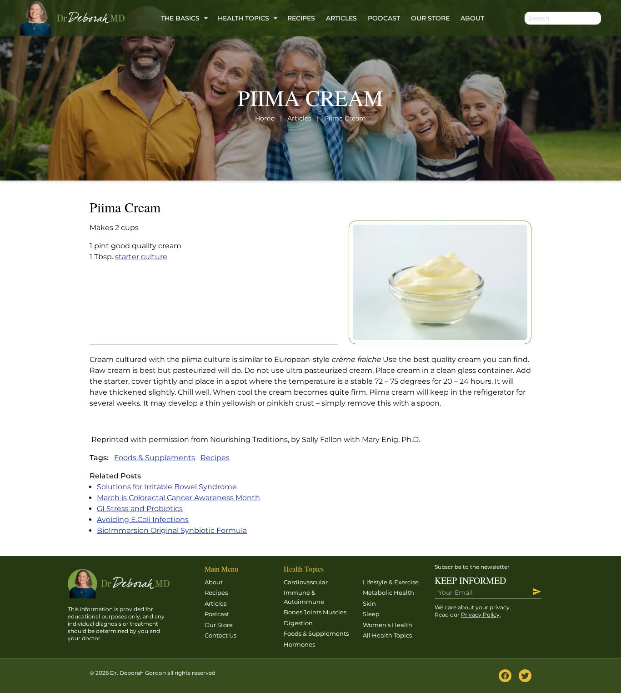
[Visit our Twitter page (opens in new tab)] (525, 675)
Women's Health (387, 624)
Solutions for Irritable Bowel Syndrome (167, 486)
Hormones (299, 644)
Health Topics (243, 18)
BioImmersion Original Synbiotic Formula (172, 530)
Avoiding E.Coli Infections (143, 519)
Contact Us (220, 635)
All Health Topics (387, 635)
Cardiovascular (306, 582)
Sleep (371, 614)
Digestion (298, 623)
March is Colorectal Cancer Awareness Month (178, 497)
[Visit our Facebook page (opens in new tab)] (505, 675)
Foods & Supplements (154, 457)
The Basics (180, 18)
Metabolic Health (388, 592)
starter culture (141, 256)
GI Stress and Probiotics (140, 508)
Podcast (384, 18)
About (472, 18)
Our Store (430, 18)
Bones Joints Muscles (315, 612)
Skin (369, 603)
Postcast (217, 614)
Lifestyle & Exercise (391, 582)
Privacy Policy (480, 614)
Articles (341, 18)
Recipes (301, 18)
